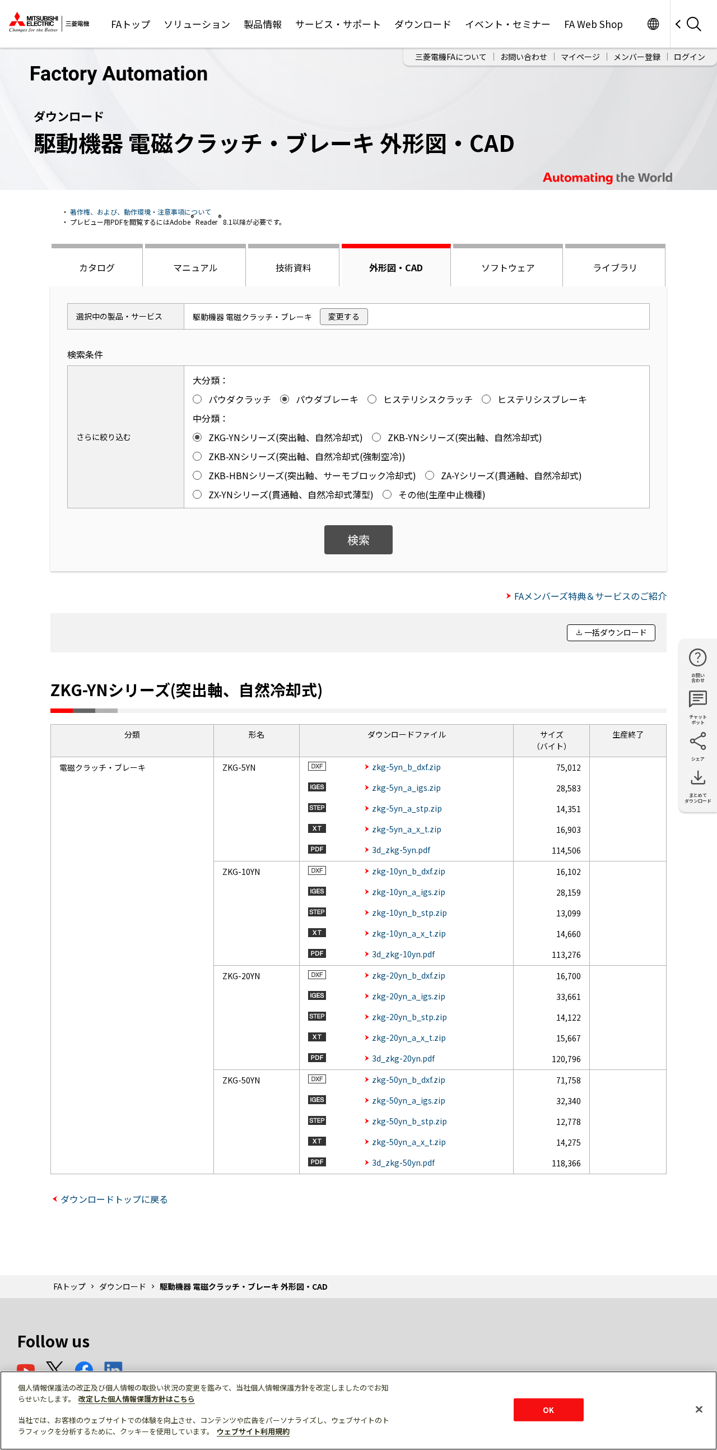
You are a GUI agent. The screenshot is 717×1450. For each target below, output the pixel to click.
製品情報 (263, 24)
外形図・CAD (396, 267)
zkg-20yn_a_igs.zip (408, 996)
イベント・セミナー (508, 24)
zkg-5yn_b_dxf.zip (406, 766)
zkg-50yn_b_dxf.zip (408, 1079)
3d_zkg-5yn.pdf (401, 849)
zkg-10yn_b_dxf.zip (408, 871)
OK (548, 1409)
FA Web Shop (593, 24)
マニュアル (195, 267)
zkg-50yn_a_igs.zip (408, 1100)
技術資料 (293, 267)
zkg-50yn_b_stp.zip (409, 1121)
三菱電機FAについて (451, 56)
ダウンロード (422, 24)
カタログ (97, 267)
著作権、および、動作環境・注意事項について (140, 211)
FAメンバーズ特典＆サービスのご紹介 (590, 596)
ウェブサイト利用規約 (253, 1431)
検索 (358, 539)
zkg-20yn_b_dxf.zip (408, 975)
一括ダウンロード (615, 632)
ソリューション (197, 24)
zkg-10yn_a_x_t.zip (409, 933)
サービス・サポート (338, 24)
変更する (344, 316)
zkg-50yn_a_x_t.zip (409, 1141)
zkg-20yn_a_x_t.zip (409, 1037)
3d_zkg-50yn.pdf (403, 1162)
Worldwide (653, 24)
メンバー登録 (636, 56)
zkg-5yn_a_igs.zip (406, 787)
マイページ (580, 56)
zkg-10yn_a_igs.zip (408, 891)
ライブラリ (615, 267)
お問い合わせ (523, 56)
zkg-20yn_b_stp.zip (409, 1016)
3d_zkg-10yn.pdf (403, 954)
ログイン (689, 56)
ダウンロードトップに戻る (114, 1199)
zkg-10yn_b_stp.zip (409, 912)
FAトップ (130, 24)
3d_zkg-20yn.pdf (403, 1058)
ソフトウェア (508, 267)
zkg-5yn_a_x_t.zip (406, 829)
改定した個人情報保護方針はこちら (136, 1398)
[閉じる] (699, 1409)
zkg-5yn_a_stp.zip (407, 808)
